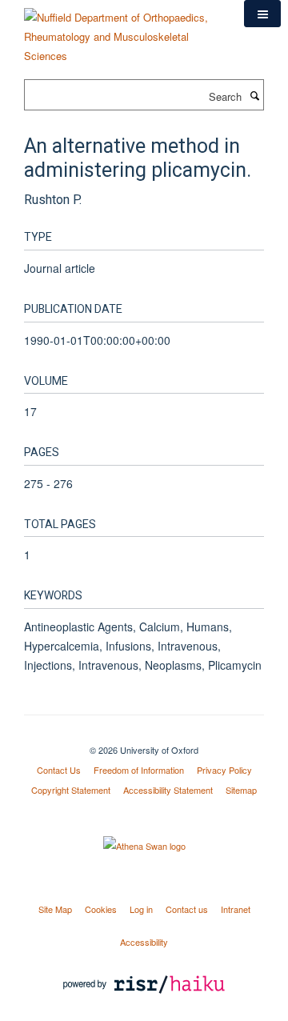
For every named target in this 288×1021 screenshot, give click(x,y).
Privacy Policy (224, 769)
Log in (141, 909)
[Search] (254, 95)
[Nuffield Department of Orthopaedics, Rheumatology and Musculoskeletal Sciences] (122, 30)
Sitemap (241, 789)
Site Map (55, 909)
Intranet (235, 909)
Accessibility (144, 941)
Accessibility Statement (168, 789)
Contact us (187, 909)
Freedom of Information (139, 769)
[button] (262, 13)
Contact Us (59, 769)
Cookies (101, 909)
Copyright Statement (70, 789)
